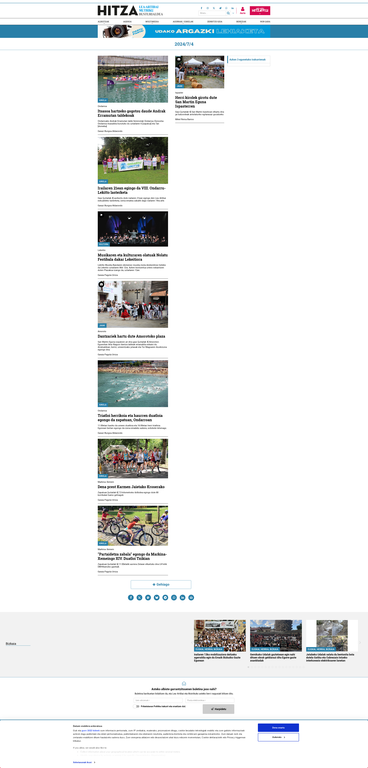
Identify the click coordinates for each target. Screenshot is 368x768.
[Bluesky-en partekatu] (157, 597)
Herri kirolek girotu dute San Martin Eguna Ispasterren (196, 102)
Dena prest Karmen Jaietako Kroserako (131, 486)
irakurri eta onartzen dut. (163, 706)
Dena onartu (278, 727)
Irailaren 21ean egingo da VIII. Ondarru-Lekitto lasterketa (132, 190)
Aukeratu (276, 737)
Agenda (127, 21)
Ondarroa (102, 106)
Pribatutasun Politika (151, 706)
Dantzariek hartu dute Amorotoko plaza (131, 336)
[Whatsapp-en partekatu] (174, 597)
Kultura (103, 244)
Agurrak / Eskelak (183, 21)
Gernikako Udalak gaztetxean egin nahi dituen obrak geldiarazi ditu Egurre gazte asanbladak (273, 657)
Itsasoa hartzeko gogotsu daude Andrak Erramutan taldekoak (131, 113)
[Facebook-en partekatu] (131, 597)
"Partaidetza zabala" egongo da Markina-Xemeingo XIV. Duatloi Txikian (132, 556)
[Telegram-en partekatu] (165, 597)
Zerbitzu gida (214, 21)
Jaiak (102, 325)
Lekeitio (102, 250)
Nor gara (265, 21)
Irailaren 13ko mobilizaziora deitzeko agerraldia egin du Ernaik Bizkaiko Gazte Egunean (217, 657)
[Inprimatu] (191, 597)
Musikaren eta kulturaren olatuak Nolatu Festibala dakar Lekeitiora (133, 257)
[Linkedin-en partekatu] (182, 597)
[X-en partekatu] (139, 597)
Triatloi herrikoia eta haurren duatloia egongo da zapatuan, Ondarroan (130, 417)
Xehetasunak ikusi (82, 762)
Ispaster (179, 92)
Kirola (102, 100)
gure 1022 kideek (91, 730)
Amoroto (102, 331)
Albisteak (103, 21)
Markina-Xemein (106, 482)
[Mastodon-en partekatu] (148, 597)
